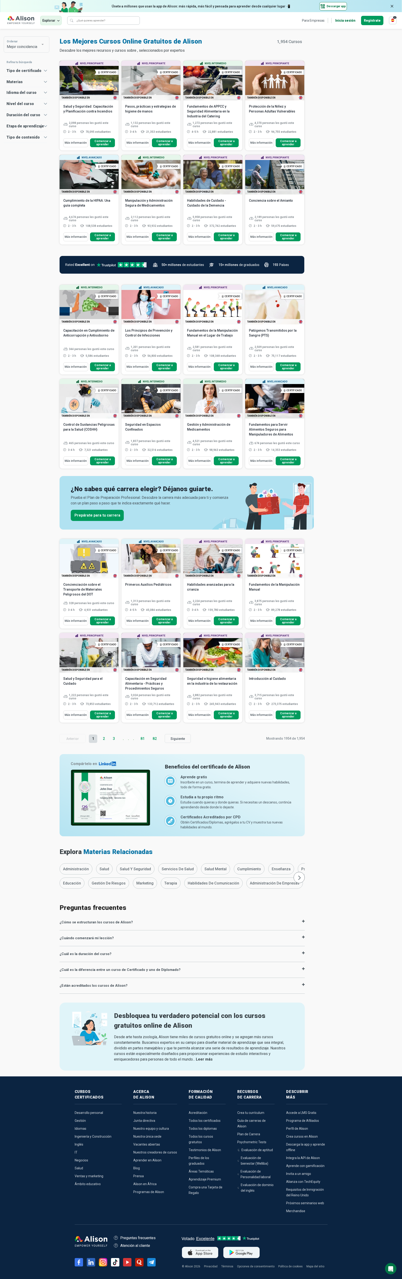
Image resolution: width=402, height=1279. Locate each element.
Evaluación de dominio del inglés (257, 1187)
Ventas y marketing (89, 1176)
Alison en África (145, 1184)
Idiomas (80, 1128)
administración (76, 869)
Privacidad (211, 1266)
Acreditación (198, 1113)
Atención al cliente (135, 1245)
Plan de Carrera (248, 1134)
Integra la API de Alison (303, 1158)
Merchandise (295, 1211)
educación (72, 883)
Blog (136, 1168)
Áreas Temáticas (201, 1171)
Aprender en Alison (147, 1160)
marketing (145, 883)
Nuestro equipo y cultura (151, 1128)
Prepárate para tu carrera (97, 515)
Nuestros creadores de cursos (155, 1152)
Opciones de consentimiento (256, 1266)
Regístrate (372, 20)
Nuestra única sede (147, 1136)
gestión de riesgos (109, 883)
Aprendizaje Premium (205, 1179)
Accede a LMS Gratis (301, 1113)
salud (104, 869)
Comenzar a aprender (102, 142)
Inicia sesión (345, 20)
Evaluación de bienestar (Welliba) (254, 1160)
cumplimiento (249, 869)
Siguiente (178, 739)
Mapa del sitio (315, 1266)
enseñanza (281, 869)
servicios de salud (178, 869)
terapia (170, 883)
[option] (76, 868)
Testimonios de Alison (205, 1150)
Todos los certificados (205, 1121)
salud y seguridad (135, 869)
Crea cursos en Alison (302, 1136)
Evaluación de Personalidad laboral (256, 1174)
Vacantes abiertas (146, 1144)
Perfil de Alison (297, 1128)
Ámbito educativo (88, 1184)
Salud (79, 1168)
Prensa (138, 1176)
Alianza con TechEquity (303, 1182)
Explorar (48, 20)
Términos (227, 1266)
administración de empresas (274, 883)
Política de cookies (290, 1266)
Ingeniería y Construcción (93, 1136)
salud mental (215, 869)
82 (155, 738)
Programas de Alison (148, 1192)
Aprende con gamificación (305, 1166)
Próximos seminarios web (305, 1203)
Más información (76, 142)
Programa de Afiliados (302, 1121)
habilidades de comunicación (213, 883)
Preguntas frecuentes (138, 1238)
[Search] (71, 20)
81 (143, 738)
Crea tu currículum (250, 1113)
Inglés (79, 1144)
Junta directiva (144, 1121)
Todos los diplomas (203, 1128)
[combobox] (24, 44)
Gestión (80, 1121)
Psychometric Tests (251, 1142)
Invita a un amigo (298, 1174)
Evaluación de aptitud (257, 1150)
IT (76, 1152)
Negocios (81, 1160)
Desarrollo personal (89, 1113)
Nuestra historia (145, 1113)
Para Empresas (313, 20)
